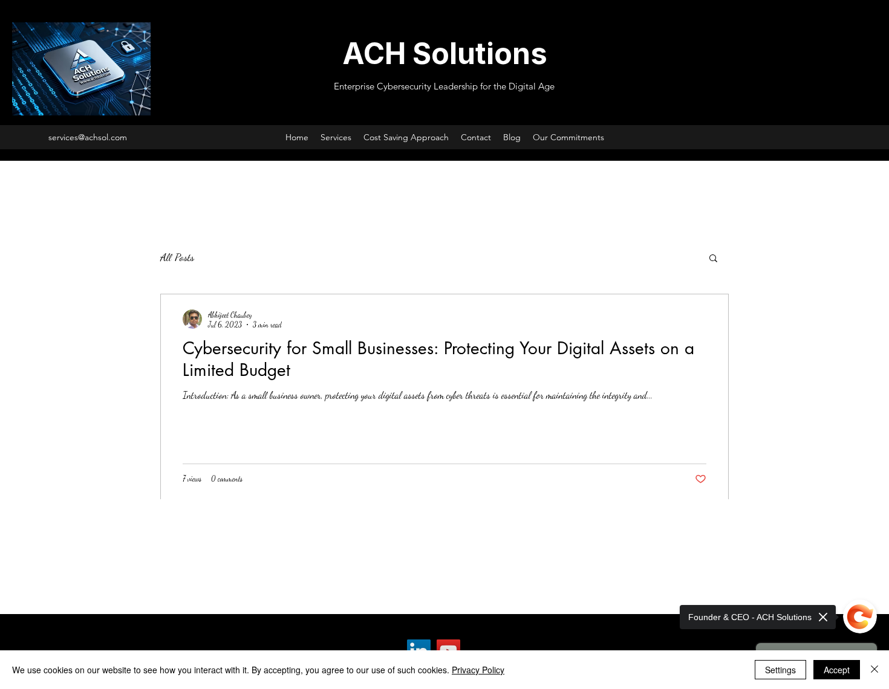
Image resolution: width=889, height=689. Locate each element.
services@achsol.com (87, 137)
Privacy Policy (478, 670)
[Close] (874, 669)
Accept (837, 670)
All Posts (177, 257)
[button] (713, 259)
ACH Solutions (444, 53)
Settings (780, 670)
